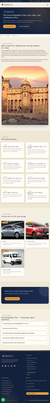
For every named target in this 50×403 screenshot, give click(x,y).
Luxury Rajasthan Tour (7, 391)
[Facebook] (42, 1)
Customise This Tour (9, 26)
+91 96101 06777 (31, 386)
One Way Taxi (30, 360)
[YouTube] (48, 1)
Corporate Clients (31, 372)
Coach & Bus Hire (30, 364)
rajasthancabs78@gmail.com (16, 1)
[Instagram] (44, 1)
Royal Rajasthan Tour (6, 380)
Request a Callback (31, 393)
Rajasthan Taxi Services (32, 358)
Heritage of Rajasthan (6, 389)
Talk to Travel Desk (24, 26)
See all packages (5, 393)
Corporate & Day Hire (31, 368)
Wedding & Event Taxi (31, 366)
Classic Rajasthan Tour (7, 382)
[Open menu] (47, 5)
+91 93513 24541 (6, 1)
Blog (29, 374)
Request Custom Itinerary (12, 298)
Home (1, 35)
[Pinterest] (11, 366)
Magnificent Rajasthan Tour (8, 385)
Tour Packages (7, 35)
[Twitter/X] (46, 1)
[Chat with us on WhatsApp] (3, 400)
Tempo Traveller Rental (32, 362)
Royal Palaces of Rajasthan (8, 387)
